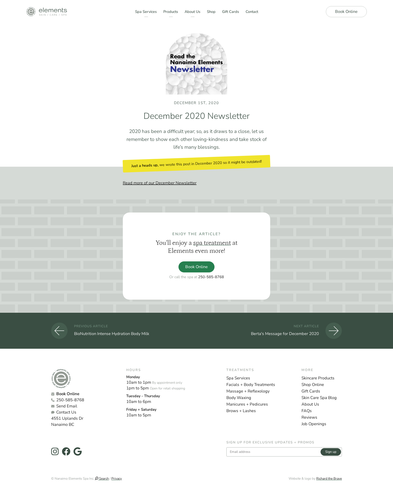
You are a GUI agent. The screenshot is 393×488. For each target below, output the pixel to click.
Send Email (66, 406)
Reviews (309, 417)
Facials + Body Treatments (250, 384)
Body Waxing (238, 397)
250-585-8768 (211, 276)
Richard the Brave (329, 478)
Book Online (346, 11)
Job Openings (314, 424)
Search (103, 478)
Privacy (116, 478)
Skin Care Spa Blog (319, 397)
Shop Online (313, 384)
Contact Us (66, 412)
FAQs (307, 411)
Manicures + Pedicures (247, 404)
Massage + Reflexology (248, 391)
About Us (310, 404)
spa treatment (212, 243)
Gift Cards (311, 391)
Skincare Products (318, 378)
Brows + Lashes (241, 411)
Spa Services (238, 378)
